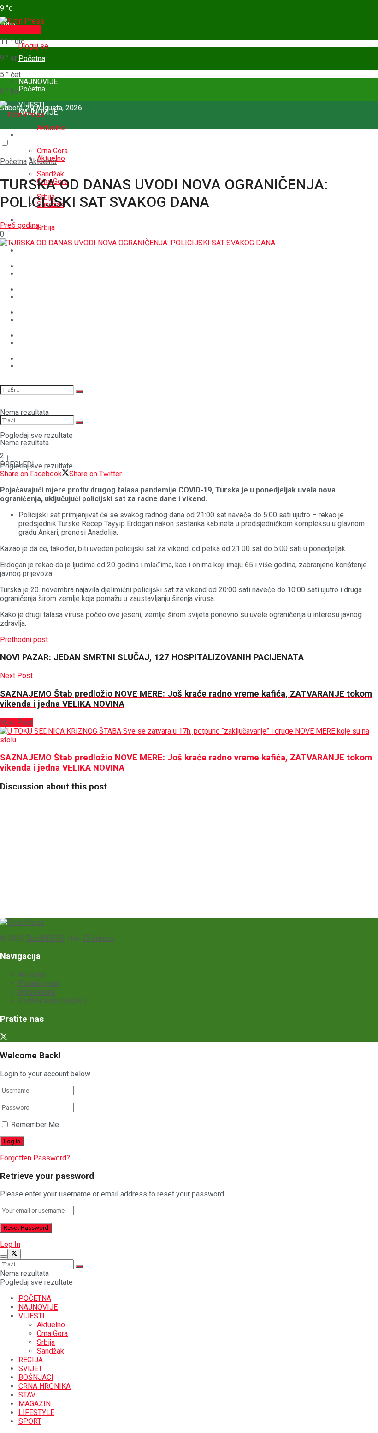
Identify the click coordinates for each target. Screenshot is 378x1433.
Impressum (36, 992)
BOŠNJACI (35, 296)
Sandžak (50, 1351)
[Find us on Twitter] (3, 1037)
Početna (31, 58)
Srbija (46, 227)
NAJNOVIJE (38, 1307)
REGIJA (30, 250)
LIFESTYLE (36, 1412)
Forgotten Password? (35, 1158)
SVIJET (30, 273)
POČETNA (34, 1298)
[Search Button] (79, 391)
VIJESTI (31, 135)
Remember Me (35, 1124)
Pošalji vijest (20, 29)
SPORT (29, 389)
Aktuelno (51, 127)
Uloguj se (33, 46)
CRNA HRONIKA (44, 320)
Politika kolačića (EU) (52, 1000)
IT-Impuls (98, 938)
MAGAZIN (34, 366)
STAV (26, 343)
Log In (10, 1244)
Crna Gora (52, 1333)
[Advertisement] (69, 858)
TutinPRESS (45, 938)
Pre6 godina (19, 225)
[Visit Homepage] (22, 21)
